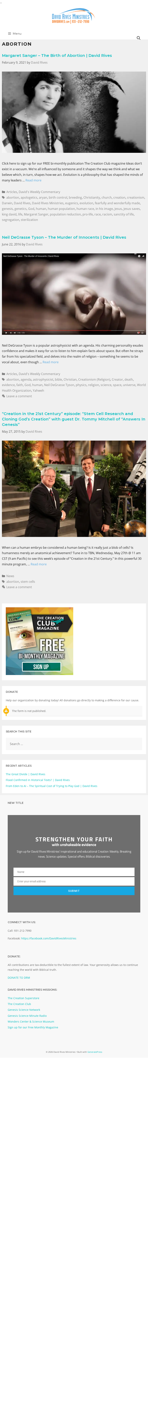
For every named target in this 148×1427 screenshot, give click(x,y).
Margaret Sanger (36, 214)
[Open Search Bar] (138, 38)
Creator (117, 379)
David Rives (22, 203)
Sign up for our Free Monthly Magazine (33, 1027)
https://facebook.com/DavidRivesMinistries (48, 938)
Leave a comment (19, 396)
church (107, 197)
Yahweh (38, 390)
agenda (26, 379)
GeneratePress (94, 1051)
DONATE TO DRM (19, 977)
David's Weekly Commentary (39, 192)
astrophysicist (43, 379)
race (97, 214)
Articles (11, 192)
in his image (104, 209)
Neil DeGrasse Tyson (59, 385)
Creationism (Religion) (94, 379)
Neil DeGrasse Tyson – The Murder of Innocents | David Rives (64, 237)
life (20, 214)
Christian (70, 379)
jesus (118, 209)
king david (9, 214)
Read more (33, 180)
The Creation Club (19, 1004)
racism (107, 214)
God (31, 209)
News (10, 576)
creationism (135, 197)
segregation (10, 220)
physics (81, 385)
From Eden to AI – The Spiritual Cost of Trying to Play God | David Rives (51, 786)
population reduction (65, 214)
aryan (43, 197)
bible (58, 379)
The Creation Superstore (23, 998)
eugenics (71, 203)
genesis (7, 209)
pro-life (87, 214)
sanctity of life (124, 214)
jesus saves (132, 209)
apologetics (29, 197)
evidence (8, 385)
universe (129, 385)
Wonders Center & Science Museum (31, 1021)
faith (19, 385)
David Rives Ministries (48, 203)
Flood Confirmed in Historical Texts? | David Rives (38, 780)
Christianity (91, 197)
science (106, 385)
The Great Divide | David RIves (25, 774)
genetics (20, 209)
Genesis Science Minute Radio (27, 1016)
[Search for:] (74, 744)
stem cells (28, 581)
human (41, 209)
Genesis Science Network (24, 1010)
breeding (75, 197)
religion (93, 385)
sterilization (29, 220)
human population (61, 209)
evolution (86, 203)
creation (119, 197)
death (128, 379)
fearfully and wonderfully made (117, 203)
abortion (12, 197)
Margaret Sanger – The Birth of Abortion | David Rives (57, 55)
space (117, 385)
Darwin (7, 203)
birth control (58, 197)
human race (85, 209)
